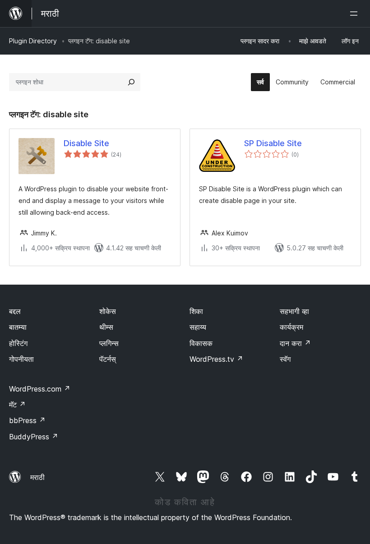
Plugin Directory (33, 41)
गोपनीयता (21, 359)
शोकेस (107, 311)
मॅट (17, 404)
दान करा (295, 343)
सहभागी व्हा (294, 311)
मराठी (37, 477)
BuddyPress (33, 436)
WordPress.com (39, 388)
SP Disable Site (273, 143)
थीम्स (106, 327)
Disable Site (86, 143)
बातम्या (18, 327)
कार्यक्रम (291, 327)
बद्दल (15, 311)
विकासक (201, 343)
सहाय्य (198, 327)
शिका (196, 311)
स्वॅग (285, 359)
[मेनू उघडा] (355, 13)
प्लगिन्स (109, 343)
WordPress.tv (216, 359)
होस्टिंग (18, 343)
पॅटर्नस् (107, 359)
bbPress (27, 420)
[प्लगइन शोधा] (131, 82)
